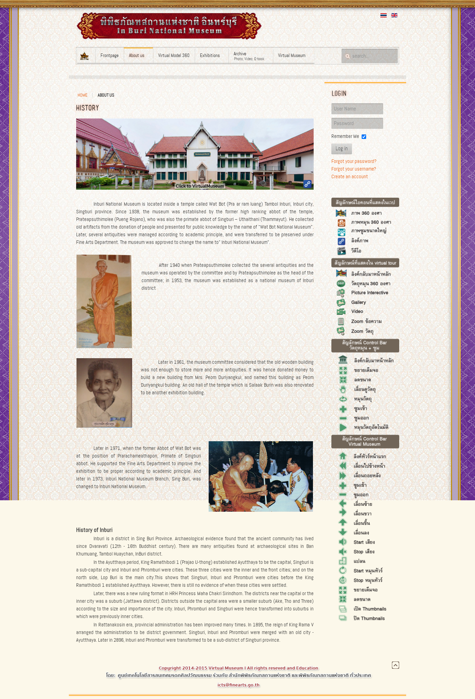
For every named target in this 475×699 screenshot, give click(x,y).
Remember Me (345, 136)
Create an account (349, 176)
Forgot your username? (353, 169)
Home (82, 95)
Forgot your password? (354, 161)
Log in (342, 149)
